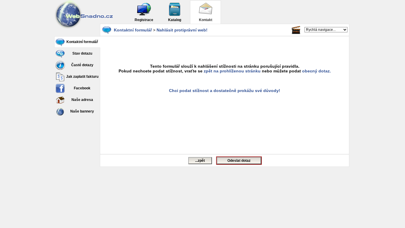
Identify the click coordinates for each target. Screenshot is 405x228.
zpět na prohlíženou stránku (232, 71)
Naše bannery (82, 111)
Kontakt (205, 20)
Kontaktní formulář (82, 42)
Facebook (82, 88)
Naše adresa (82, 100)
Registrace (144, 20)
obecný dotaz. (316, 71)
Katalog (174, 20)
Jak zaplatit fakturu (82, 77)
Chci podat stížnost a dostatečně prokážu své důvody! (224, 90)
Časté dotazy (82, 65)
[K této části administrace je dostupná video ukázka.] (296, 30)
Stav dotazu (82, 53)
